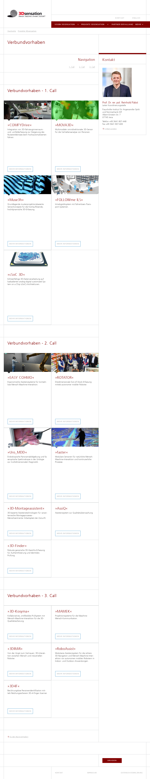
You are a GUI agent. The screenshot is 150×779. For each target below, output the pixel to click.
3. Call (92, 67)
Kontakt (119, 18)
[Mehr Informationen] (27, 111)
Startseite (11, 31)
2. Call (82, 67)
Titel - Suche (140, 6)
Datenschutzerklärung (132, 773)
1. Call (71, 67)
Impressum (92, 773)
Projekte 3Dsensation (92, 24)
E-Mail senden (111, 129)
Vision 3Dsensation (65, 24)
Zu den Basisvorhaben (19, 737)
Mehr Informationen (20, 169)
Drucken (112, 760)
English (136, 18)
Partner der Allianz (122, 24)
